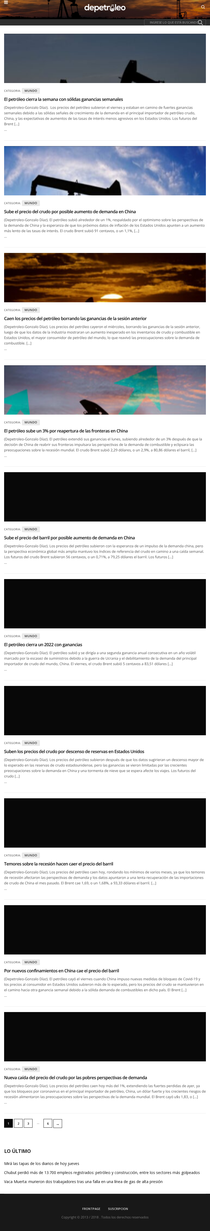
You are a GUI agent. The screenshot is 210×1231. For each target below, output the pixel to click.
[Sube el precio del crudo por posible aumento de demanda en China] (105, 170)
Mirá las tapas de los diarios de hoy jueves (41, 1163)
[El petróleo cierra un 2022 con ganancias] (105, 603)
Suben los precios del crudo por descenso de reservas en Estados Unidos (74, 751)
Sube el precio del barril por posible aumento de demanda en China (69, 538)
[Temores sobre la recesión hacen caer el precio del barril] (105, 823)
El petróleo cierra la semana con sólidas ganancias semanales (63, 99)
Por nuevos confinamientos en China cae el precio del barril (61, 971)
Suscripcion (118, 1209)
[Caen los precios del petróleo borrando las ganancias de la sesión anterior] (105, 277)
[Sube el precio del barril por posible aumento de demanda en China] (105, 497)
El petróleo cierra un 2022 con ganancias (43, 645)
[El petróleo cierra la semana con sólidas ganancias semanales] (105, 58)
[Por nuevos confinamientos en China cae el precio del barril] (105, 929)
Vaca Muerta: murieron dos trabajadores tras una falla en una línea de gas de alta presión (83, 1181)
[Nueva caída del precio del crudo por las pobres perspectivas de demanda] (105, 1036)
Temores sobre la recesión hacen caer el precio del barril (58, 864)
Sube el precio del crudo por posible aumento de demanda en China (70, 212)
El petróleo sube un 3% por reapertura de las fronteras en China (66, 431)
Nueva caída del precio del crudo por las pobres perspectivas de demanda (75, 1078)
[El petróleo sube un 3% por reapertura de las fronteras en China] (105, 390)
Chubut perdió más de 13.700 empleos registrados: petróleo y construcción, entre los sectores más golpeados (102, 1172)
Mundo (31, 91)
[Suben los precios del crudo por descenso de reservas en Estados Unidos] (105, 710)
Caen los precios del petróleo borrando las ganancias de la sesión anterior (75, 318)
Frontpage (91, 1209)
